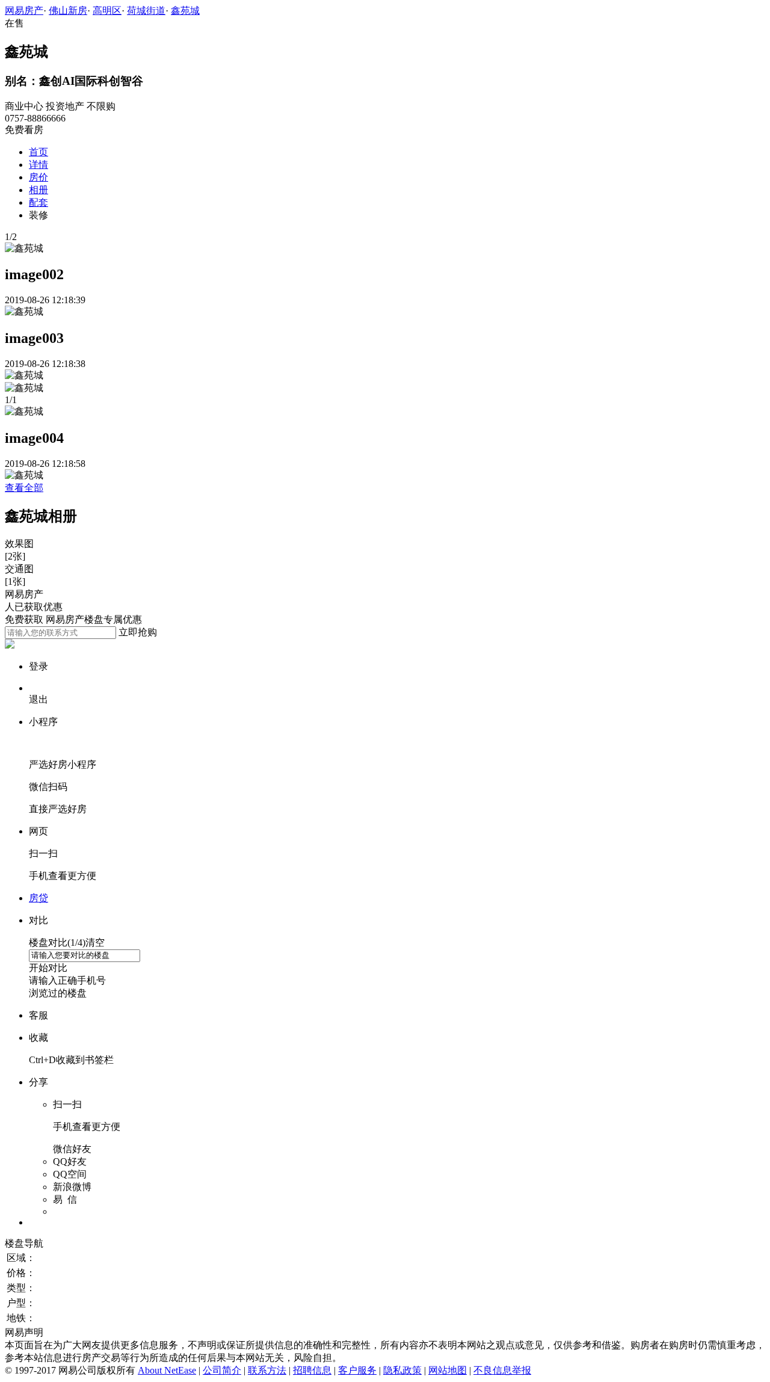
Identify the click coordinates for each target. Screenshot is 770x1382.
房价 (38, 177)
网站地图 (447, 1370)
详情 (38, 164)
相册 (38, 190)
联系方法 (267, 1370)
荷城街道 (146, 10)
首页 (38, 152)
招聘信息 (312, 1370)
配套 (38, 202)
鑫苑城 (185, 10)
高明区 (107, 10)
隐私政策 (402, 1370)
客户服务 (357, 1370)
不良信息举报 (502, 1370)
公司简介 (222, 1370)
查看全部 (24, 488)
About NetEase (167, 1370)
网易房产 (24, 10)
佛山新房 (68, 10)
